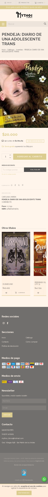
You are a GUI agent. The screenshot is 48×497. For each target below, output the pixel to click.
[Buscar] (45, 24)
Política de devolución (10, 346)
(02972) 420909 (8, 434)
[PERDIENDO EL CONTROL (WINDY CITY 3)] (38, 292)
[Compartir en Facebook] (15, 185)
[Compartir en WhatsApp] (11, 185)
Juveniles (19, 50)
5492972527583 (7, 430)
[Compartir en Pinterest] (22, 185)
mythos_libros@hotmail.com (13, 438)
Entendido (24, 493)
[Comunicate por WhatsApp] (44, 479)
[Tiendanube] (24, 480)
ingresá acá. (39, 461)
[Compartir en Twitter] (19, 185)
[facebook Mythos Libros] (7, 323)
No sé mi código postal (9, 174)
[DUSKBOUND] (6, 292)
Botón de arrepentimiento (24, 465)
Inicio (4, 50)
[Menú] (3, 24)
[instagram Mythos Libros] (3, 323)
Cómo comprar (32, 342)
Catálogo (10, 50)
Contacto (5, 342)
